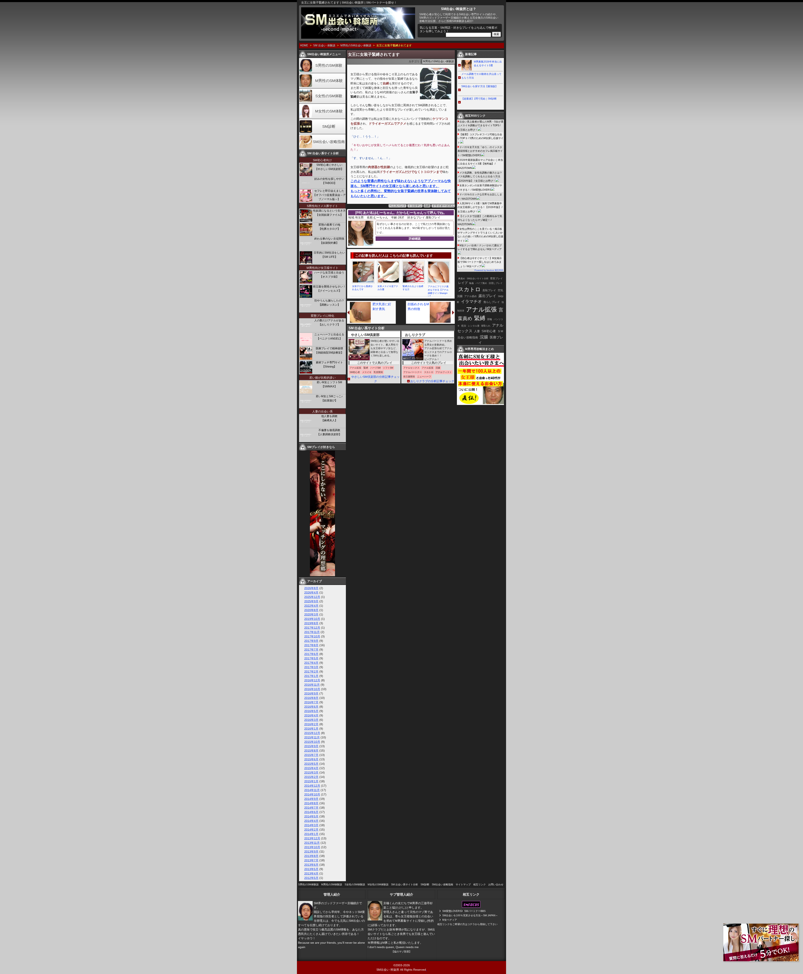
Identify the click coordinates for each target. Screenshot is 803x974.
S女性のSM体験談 (355, 884)
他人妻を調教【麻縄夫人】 (329, 418)
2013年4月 (311, 873)
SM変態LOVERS (451, 911)
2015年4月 (311, 768)
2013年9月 (311, 851)
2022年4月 (311, 605)
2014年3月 (311, 825)
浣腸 (484, 337)
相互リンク (479, 884)
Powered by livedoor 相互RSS (488, 270)
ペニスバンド (397, 205)
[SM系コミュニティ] (322, 575)
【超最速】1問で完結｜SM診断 (479, 98)
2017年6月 (311, 654)
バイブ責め (481, 283)
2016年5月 (311, 711)
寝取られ (485, 325)
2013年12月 (312, 838)
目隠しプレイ (496, 283)
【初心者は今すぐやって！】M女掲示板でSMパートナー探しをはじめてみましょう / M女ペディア (480, 262)
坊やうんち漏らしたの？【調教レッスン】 (329, 302)
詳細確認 (415, 238)
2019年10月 (312, 618)
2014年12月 (312, 785)
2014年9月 (311, 798)
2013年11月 (312, 842)
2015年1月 (311, 781)
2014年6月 (311, 812)
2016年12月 (312, 680)
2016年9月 (311, 693)
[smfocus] (471, 906)
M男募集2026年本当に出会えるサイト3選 (488, 63)
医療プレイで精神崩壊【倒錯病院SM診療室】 (329, 350)
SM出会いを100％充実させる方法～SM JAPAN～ (470, 915)
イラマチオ (471, 301)
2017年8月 (311, 645)
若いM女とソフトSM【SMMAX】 (329, 384)
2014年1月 (311, 834)
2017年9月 (311, 640)
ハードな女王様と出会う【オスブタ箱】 (329, 274)
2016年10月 (312, 689)
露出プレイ (487, 296)
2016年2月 (311, 724)
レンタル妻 (473, 325)
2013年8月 (311, 856)
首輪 (489, 319)
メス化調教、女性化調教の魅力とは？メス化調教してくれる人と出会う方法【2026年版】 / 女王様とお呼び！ (480, 176)
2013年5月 (311, 869)
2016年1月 (311, 728)
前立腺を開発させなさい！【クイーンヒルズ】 (329, 288)
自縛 (427, 205)
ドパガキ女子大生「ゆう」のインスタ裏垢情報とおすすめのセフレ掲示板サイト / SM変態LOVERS (480, 151)
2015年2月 (311, 777)
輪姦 (471, 283)
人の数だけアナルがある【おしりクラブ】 (329, 322)
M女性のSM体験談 (378, 884)
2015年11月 (312, 737)
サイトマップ (463, 884)
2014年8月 (311, 803)
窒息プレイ (496, 278)
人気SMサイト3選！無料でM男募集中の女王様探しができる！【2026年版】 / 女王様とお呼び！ (480, 207)
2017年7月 (311, 649)
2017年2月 (311, 671)
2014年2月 (311, 829)
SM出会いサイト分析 (477, 278)
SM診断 (328, 126)
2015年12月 (312, 733)
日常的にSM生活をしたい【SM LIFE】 (329, 254)
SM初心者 (489, 331)
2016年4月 (311, 715)
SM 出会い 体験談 (324, 45)
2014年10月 (312, 794)
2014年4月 (311, 820)
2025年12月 (312, 597)
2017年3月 (311, 667)
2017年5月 (311, 658)
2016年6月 (311, 706)
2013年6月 (311, 864)
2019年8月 (311, 623)
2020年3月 (311, 614)
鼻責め (461, 278)
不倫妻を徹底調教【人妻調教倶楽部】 (329, 432)
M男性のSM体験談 (331, 884)
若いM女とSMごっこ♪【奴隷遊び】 (329, 398)
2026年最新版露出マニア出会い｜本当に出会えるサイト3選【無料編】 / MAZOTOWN (480, 164)
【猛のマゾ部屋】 (401, 951)
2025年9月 (311, 601)
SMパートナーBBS (475, 911)
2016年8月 (311, 698)
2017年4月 (311, 662)
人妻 (477, 331)
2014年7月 (311, 807)
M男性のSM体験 (329, 81)
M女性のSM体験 (329, 111)
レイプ (463, 283)
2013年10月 (312, 847)
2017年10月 (312, 636)
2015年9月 (311, 746)
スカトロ (469, 289)
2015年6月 (311, 759)
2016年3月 (311, 719)
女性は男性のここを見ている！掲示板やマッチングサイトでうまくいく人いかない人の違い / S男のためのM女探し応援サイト (480, 234)
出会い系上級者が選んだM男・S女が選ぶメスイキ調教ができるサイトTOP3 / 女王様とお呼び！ (480, 125)
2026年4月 (311, 592)
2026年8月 (311, 588)
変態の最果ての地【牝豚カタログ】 (329, 226)
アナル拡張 (481, 309)
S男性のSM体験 (328, 65)
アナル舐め (470, 296)
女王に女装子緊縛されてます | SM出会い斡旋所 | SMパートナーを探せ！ (349, 2)
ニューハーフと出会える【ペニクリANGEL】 (329, 336)
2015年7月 (311, 755)
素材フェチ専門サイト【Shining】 (329, 364)
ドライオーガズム (443, 205)
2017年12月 (312, 627)
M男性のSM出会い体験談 (355, 45)
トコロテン (415, 205)
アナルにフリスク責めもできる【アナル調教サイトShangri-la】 (438, 291)
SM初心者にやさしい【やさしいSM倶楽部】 (329, 167)
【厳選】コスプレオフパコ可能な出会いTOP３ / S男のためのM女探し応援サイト (480, 138)
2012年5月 (311, 878)
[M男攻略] (481, 404)
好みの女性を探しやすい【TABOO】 (329, 181)
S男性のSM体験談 (308, 884)
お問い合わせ (495, 884)
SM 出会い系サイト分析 (404, 884)
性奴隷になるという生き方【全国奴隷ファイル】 (329, 212)
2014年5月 (311, 816)
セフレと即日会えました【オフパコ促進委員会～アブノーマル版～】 (329, 195)
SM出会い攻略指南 (329, 142)
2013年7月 (311, 860)
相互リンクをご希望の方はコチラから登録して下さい (467, 924)
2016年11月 (312, 684)
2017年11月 (312, 632)
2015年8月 (311, 750)
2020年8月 (311, 610)
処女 (463, 325)
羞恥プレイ (489, 290)
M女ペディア (449, 919)
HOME (304, 45)
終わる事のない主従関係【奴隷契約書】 (329, 240)
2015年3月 (311, 772)
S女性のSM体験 (328, 96)
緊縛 (479, 318)
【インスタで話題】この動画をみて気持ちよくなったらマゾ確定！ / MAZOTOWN (480, 220)
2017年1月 (311, 676)
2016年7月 (311, 702)
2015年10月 (312, 741)
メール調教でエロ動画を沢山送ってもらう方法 (481, 76)
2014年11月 (312, 790)
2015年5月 (311, 763)
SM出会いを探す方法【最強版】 (479, 86)
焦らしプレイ (491, 302)
